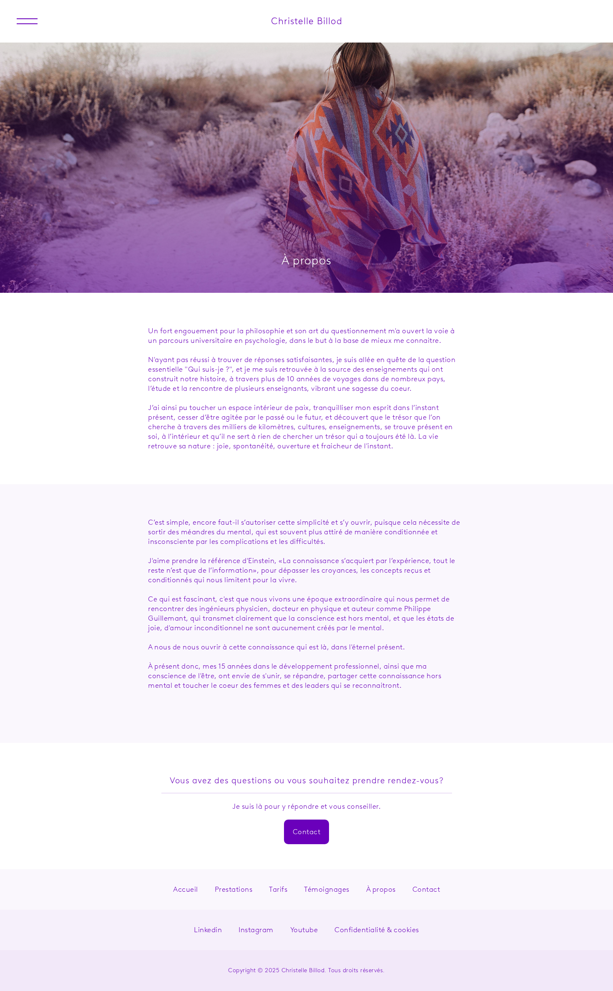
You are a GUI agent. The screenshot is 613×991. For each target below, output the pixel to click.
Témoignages (326, 889)
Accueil (185, 889)
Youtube (304, 930)
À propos (381, 889)
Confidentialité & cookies (376, 930)
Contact (307, 832)
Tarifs (278, 889)
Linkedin (208, 930)
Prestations (234, 889)
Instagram (256, 930)
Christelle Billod (306, 21)
